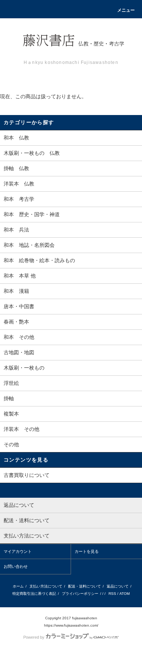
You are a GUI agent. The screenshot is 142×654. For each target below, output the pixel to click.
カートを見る (87, 551)
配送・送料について (84, 586)
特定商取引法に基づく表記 (34, 594)
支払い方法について (45, 586)
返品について (118, 586)
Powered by (33, 637)
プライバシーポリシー (80, 594)
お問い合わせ (16, 566)
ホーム (18, 586)
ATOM (124, 594)
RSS (112, 594)
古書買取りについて (27, 475)
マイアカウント (18, 551)
